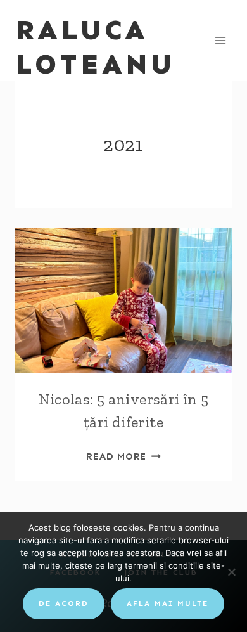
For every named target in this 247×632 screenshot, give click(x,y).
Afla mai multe (167, 603)
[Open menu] (220, 40)
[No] (231, 571)
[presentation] (123, 300)
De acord (64, 603)
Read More (123, 456)
